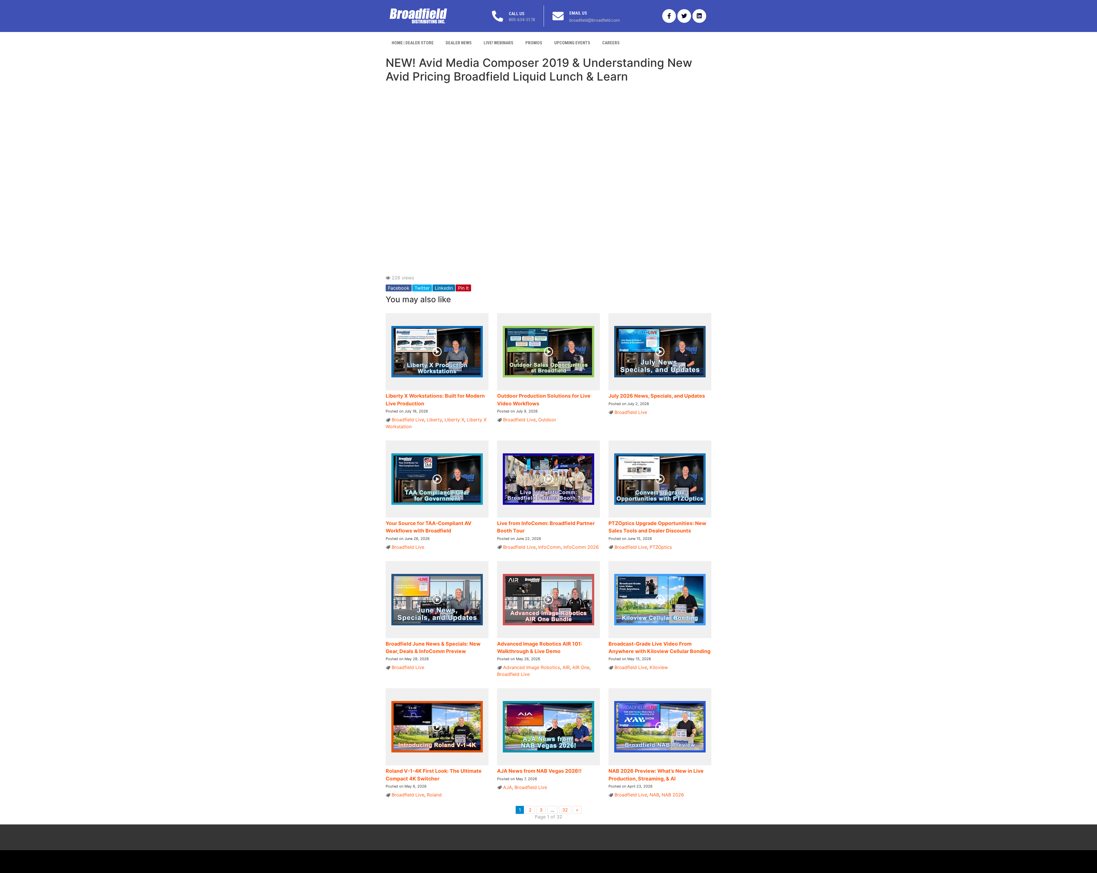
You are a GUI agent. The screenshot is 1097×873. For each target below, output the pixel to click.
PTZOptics (661, 547)
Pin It (463, 288)
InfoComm (549, 547)
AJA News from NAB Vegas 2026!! (539, 771)
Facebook (398, 288)
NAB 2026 (673, 795)
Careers (611, 42)
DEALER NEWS (459, 42)
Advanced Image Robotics (531, 667)
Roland (434, 795)
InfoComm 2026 (581, 547)
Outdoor (547, 420)
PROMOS (533, 42)
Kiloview (659, 667)
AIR (566, 667)
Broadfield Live (408, 420)
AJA (507, 787)
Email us (578, 13)
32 (565, 810)
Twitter (422, 288)
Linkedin (444, 288)
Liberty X (454, 420)
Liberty (434, 420)
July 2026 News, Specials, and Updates (656, 396)
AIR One (580, 667)
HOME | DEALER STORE (413, 42)
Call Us (517, 13)
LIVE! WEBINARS (498, 42)
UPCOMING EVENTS (572, 42)
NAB (654, 795)
